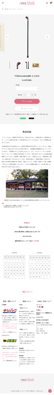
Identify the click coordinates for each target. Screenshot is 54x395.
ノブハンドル (20, 9)
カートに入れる (28, 101)
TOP (2, 9)
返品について (10, 114)
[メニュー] (3, 3)
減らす (25, 95)
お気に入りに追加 (28, 108)
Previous (6, 37)
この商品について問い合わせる (39, 114)
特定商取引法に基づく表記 (22, 114)
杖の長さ (18, 85)
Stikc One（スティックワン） (10, 9)
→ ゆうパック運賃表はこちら (9, 332)
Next (47, 37)
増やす (32, 95)
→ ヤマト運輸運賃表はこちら (9, 360)
